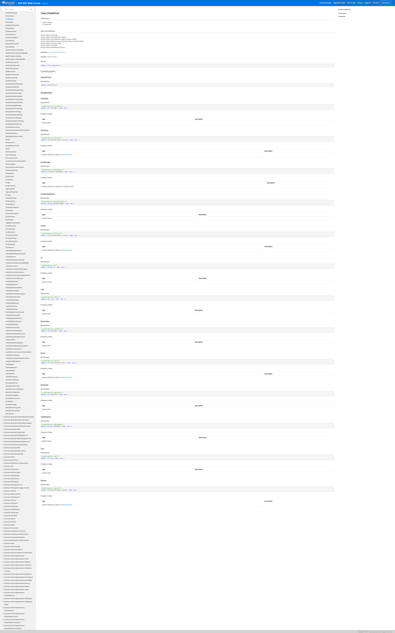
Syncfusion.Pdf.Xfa (9, 519)
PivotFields (67, 155)
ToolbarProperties (12, 235)
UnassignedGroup (12, 383)
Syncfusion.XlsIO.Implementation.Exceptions (17, 574)
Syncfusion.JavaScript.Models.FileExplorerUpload (19, 417)
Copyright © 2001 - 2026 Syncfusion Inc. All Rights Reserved (375, 632)
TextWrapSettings (11, 198)
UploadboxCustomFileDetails (14, 389)
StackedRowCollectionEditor (14, 136)
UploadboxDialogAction (13, 392)
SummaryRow (10, 164)
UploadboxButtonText (12, 386)
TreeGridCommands (12, 266)
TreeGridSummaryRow (12, 355)
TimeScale (9, 210)
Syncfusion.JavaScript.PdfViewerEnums (16, 435)
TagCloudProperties (12, 192)
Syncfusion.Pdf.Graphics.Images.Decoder (16, 488)
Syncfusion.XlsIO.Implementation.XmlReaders (18, 598)
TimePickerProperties (12, 207)
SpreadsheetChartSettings (14, 93)
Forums (376, 3)
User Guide (351, 3)
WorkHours (10, 414)
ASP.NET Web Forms (29, 3)
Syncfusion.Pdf (8, 466)
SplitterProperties (12, 78)
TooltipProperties (11, 241)
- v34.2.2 (44, 3)
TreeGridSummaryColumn (14, 349)
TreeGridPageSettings (12, 303)
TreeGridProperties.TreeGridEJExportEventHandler (15, 310)
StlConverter (10, 142)
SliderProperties (11, 31)
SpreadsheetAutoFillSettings (14, 84)
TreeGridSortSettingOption (14, 331)
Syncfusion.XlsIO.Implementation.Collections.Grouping (18, 569)
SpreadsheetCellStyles (12, 87)
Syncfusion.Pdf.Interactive (12, 497)
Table (8, 183)
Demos (360, 3)
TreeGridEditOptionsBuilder (14, 288)
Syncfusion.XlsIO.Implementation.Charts (16, 559)
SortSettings (10, 41)
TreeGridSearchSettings (13, 315)
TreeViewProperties (11, 377)
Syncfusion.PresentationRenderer (14, 537)
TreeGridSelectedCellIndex (14, 318)
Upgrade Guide (339, 3)
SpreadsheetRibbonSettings (14, 115)
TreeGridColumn (11, 257)
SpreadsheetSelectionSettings (15, 121)
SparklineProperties (12, 44)
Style (8, 149)
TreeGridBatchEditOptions (14, 250)
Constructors (342, 13)
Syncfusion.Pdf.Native (10, 503)
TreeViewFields (10, 370)
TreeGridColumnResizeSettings (15, 260)
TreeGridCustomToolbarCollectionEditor (18, 275)
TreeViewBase (10, 364)
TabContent (10, 176)
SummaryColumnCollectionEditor (16, 161)
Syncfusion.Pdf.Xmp (10, 522)
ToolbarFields (10, 229)
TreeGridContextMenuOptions (15, 272)
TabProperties (10, 186)
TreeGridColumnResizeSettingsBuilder (17, 263)
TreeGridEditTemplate (12, 291)
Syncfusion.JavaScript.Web (12, 448)
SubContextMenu (11, 152)
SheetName (10, 16)
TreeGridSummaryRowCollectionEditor (17, 358)
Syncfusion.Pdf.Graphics (11, 482)
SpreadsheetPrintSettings (13, 112)
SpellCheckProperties (12, 62)
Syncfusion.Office (9, 457)
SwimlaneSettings (12, 170)
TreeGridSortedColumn (13, 327)
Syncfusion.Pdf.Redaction (12, 509)
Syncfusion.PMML (9, 525)
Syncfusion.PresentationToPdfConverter (16, 540)
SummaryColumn (12, 158)
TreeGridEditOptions (12, 284)
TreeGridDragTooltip (12, 281)
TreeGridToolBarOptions (13, 361)
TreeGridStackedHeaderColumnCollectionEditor (15, 338)
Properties (341, 16)
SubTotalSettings (11, 155)
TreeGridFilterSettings (12, 300)
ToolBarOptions (10, 232)
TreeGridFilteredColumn (13, 297)
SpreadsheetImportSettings (14, 102)
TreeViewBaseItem (11, 367)
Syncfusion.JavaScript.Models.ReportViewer (17, 426)
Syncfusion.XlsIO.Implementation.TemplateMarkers (14, 594)
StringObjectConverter (12, 146)
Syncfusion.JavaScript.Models (57, 52)
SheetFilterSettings (11, 13)
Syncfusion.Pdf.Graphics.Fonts (13, 485)
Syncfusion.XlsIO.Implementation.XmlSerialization (14, 609)
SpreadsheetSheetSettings (14, 124)
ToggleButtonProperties (13, 223)
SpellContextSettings (12, 68)
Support (368, 3)
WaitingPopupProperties (13, 407)
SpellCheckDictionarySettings (14, 50)
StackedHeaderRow (12, 133)
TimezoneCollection (12, 213)
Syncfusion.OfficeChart (11, 460)
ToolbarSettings (11, 238)
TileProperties (10, 201)
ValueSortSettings (11, 404)
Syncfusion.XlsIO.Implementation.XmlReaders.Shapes (18, 603)
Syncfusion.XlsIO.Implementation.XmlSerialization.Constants (14, 621)
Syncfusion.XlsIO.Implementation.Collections (17, 565)
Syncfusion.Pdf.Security (11, 512)
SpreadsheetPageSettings (13, 105)
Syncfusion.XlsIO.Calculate (12, 546)
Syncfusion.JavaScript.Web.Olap (13, 454)
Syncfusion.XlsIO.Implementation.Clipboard (17, 562)
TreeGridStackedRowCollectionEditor (17, 346)
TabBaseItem (10, 173)
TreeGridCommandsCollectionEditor (17, 269)
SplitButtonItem (10, 71)
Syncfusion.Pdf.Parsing (11, 506)
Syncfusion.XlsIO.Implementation (14, 556)
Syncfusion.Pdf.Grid (10, 491)
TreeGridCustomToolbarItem (14, 278)
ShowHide (9, 22)
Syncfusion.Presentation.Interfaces (14, 531)
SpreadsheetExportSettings (14, 96)
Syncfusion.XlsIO (9, 543)
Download (386, 3)
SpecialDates (10, 47)
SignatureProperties (12, 25)
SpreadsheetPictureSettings (14, 108)
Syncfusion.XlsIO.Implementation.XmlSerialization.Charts (14, 615)
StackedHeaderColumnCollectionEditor (18, 130)
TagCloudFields (10, 189)
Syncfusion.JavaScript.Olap (12, 429)
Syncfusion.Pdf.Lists (10, 500)
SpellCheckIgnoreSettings (13, 56)
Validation (9, 401)
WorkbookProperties (13, 411)
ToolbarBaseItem (11, 226)
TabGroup (9, 179)
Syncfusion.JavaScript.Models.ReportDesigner (18, 423)
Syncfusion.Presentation (11, 528)
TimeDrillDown (10, 204)
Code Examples (325, 3)
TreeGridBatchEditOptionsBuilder (16, 254)
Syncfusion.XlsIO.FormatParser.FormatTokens (18, 553)
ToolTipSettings (10, 244)
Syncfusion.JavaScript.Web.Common (15, 451)
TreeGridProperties (11, 306)
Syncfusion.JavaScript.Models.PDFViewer (16, 420)
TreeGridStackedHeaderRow (14, 343)
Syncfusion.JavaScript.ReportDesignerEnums (17, 438)
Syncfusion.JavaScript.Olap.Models (14, 432)
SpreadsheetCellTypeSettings (14, 90)
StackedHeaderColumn (13, 127)
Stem (8, 139)
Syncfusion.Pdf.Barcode (11, 469)
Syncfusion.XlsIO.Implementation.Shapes (16, 586)
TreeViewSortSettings (12, 380)
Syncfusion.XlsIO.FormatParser (13, 549)
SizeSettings (10, 28)
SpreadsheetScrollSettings (13, 118)
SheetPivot (9, 19)
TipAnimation (10, 217)
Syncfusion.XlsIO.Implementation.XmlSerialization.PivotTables (14, 627)
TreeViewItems (10, 374)
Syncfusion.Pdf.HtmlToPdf (12, 494)
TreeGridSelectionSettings (13, 321)
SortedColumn (11, 34)
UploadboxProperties (13, 398)
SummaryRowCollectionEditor (15, 167)
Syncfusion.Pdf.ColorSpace (12, 472)
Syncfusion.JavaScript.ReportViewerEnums (17, 441)
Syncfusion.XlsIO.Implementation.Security (17, 583)
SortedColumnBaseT (12, 37)
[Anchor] (39, 71)
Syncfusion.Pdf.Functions (11, 478)
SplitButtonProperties (12, 75)
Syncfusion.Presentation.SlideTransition (16, 534)
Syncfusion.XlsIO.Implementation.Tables (16, 589)
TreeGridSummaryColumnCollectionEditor (18, 352)
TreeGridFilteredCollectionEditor (15, 294)
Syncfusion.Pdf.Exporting (11, 475)
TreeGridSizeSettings (12, 324)
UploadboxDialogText (12, 395)
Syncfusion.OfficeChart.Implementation (16, 463)
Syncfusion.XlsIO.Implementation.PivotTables (18, 580)
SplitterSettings (11, 81)
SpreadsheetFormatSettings (14, 99)
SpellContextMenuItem (13, 65)
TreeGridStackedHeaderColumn (15, 334)
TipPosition (10, 220)
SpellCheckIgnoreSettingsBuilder (15, 59)
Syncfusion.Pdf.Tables (10, 516)
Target (8, 195)
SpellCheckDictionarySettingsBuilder (17, 53)
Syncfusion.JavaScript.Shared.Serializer (15, 445)
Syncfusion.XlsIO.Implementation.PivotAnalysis (18, 577)
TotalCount (10, 247)
